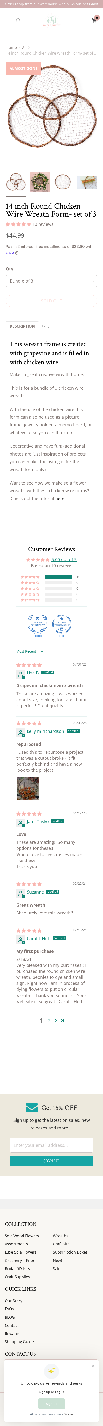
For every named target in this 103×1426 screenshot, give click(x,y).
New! (57, 1260)
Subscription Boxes (70, 1252)
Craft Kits (61, 1244)
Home (11, 47)
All (24, 47)
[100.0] (37, 624)
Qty (9, 269)
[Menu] (8, 20)
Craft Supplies (17, 1276)
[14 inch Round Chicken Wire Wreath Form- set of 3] (51, 108)
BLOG (10, 1317)
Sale (56, 1268)
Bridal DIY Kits (17, 1268)
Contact (12, 1325)
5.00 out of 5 (64, 559)
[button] (19, 224)
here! (61, 498)
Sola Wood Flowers (22, 1235)
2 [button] (48, 1020)
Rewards (12, 1333)
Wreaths (60, 1235)
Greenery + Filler (19, 1260)
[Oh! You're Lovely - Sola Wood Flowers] (51, 20)
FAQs (9, 1309)
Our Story (13, 1300)
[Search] (18, 20)
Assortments (16, 1244)
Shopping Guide (19, 1341)
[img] (29, 665)
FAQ (45, 326)
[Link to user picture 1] (27, 788)
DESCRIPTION (22, 326)
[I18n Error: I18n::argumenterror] (16, 182)
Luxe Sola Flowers (21, 1252)
